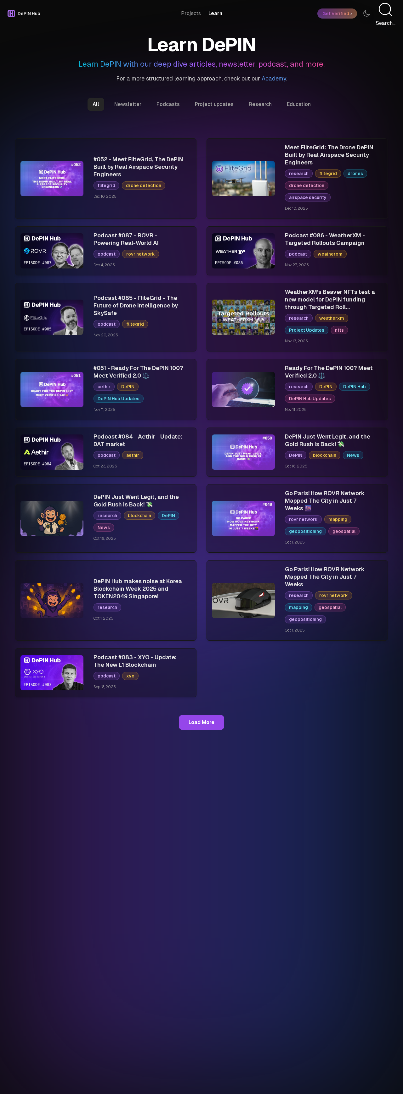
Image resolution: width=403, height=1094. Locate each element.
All (96, 104)
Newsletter (127, 104)
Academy (274, 78)
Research (260, 104)
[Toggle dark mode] (366, 13)
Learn (215, 13)
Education (299, 104)
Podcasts (168, 104)
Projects (191, 13)
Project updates (214, 104)
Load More (201, 722)
